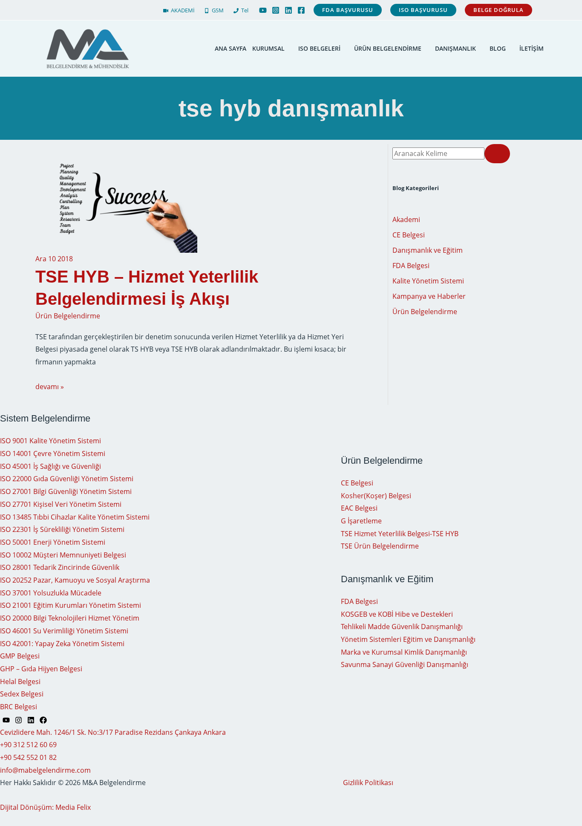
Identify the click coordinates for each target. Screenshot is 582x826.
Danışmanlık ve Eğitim (427, 250)
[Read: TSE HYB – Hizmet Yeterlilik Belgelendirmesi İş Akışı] (116, 198)
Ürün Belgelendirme (67, 316)
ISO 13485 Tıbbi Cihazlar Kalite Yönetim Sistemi (75, 517)
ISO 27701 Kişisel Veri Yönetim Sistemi (60, 504)
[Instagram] (275, 10)
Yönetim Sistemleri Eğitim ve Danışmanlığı (408, 639)
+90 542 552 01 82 (28, 757)
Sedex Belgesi (21, 694)
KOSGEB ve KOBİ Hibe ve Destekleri (397, 614)
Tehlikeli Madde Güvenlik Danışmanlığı (402, 626)
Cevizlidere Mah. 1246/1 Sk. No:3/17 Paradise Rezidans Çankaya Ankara (113, 732)
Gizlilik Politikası (368, 782)
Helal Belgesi (20, 681)
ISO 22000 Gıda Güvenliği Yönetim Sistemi (66, 478)
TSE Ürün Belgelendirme (380, 546)
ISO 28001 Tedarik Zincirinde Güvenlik (59, 567)
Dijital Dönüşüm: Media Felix (45, 807)
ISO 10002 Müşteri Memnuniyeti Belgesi (63, 555)
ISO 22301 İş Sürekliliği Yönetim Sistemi (62, 529)
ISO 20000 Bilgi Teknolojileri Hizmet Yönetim (69, 618)
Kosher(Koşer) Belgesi (376, 495)
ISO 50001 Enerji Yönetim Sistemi (52, 542)
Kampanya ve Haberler (429, 296)
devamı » (49, 386)
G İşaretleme (361, 521)
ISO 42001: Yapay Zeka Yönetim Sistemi (62, 643)
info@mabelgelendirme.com (45, 770)
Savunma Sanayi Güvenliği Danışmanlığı (404, 664)
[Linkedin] (288, 10)
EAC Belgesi (359, 508)
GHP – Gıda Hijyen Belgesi (41, 668)
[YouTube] (263, 10)
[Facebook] (301, 10)
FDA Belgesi (410, 265)
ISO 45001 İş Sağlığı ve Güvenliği (50, 466)
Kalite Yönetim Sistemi (428, 281)
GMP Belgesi (20, 656)
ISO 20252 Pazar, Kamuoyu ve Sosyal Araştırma (75, 580)
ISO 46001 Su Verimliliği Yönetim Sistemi (64, 630)
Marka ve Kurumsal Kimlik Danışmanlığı (404, 652)
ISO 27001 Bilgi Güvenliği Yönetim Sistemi (66, 491)
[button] (348, 10)
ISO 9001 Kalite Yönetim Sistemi (50, 440)
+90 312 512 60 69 (28, 744)
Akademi (406, 219)
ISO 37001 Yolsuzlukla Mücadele (50, 593)
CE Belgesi (408, 235)
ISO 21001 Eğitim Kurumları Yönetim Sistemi (70, 605)
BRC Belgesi (18, 706)
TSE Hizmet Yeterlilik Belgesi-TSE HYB (399, 533)
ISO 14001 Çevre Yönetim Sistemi (52, 453)
